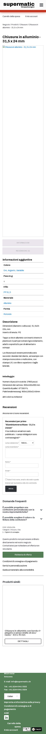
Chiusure (23, 25)
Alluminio (7, 303)
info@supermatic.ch (21, 682)
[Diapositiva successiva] (40, 616)
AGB (6, 713)
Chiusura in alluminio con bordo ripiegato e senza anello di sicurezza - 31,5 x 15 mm (23, 632)
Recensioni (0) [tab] (23, 251)
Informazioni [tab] (23, 243)
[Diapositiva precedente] (6, 616)
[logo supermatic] (19, 5)
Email (7, 471)
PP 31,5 (7, 292)
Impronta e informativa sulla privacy (22, 702)
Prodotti (15, 25)
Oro (5, 270)
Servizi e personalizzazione (15, 566)
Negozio (6, 25)
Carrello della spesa (11, 16)
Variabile (20, 270)
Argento (11, 270)
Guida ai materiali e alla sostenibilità (18, 570)
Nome (8, 462)
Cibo (19, 530)
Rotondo (8, 314)
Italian (10, 696)
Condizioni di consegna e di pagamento (20, 561)
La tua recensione (12, 447)
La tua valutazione (12, 443)
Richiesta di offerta (23, 555)
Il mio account (31, 16)
